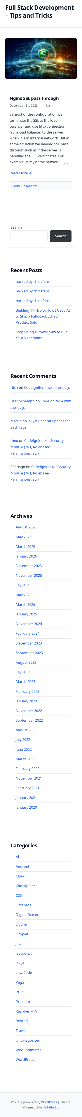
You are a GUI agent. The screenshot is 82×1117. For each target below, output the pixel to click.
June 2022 (24, 749)
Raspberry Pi (31, 186)
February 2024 (27, 633)
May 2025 (23, 594)
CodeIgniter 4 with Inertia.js (47, 387)
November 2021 (29, 778)
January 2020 (26, 807)
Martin (16, 421)
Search (16, 227)
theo (14, 440)
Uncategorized (28, 1040)
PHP (19, 992)
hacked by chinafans (33, 281)
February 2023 (27, 691)
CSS (19, 895)
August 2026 (26, 527)
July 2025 (23, 585)
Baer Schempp (22, 401)
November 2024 (29, 623)
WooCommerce (29, 1050)
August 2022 (26, 730)
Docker (22, 924)
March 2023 (25, 681)
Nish (14, 387)
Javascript (24, 953)
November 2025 (29, 575)
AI (17, 856)
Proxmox (23, 1001)
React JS (22, 1020)
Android (22, 866)
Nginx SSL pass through (34, 98)
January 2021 (26, 797)
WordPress (25, 1059)
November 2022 (29, 710)
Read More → (21, 173)
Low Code (24, 972)
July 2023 (23, 672)
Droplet (22, 934)
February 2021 (27, 787)
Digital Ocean (27, 914)
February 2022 (27, 768)
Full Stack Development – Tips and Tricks (39, 11)
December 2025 (29, 565)
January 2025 (26, 614)
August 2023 (26, 662)
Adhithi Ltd (51, 1107)
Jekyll (20, 963)
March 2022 (25, 759)
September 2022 (29, 720)
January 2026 (26, 556)
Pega (20, 982)
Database (23, 905)
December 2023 (29, 643)
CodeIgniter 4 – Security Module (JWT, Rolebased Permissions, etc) (37, 447)
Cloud (15, 186)
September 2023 (29, 652)
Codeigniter (25, 885)
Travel (21, 1030)
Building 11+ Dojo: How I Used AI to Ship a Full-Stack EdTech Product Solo (43, 316)
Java (19, 943)
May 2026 (23, 537)
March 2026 (25, 546)
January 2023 (26, 701)
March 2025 (25, 604)
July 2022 (23, 739)
